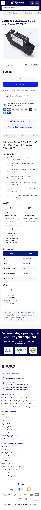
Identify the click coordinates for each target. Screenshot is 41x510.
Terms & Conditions (7, 430)
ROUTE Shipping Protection (10, 436)
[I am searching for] (37, 8)
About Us (4, 447)
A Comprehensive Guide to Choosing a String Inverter (18, 407)
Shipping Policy (6, 424)
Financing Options (7, 427)
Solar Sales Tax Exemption (9, 470)
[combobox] (20, 8)
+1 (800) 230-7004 (12, 373)
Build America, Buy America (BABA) (12, 467)
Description (9, 135)
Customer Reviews (7, 456)
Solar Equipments (15, 13)
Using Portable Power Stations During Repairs (16, 398)
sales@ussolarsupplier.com (15, 378)
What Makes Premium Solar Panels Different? (16, 404)
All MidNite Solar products (20, 121)
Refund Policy (5, 421)
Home (3, 13)
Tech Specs (22, 135)
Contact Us (5, 418)
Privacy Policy (5, 433)
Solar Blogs (5, 450)
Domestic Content (7, 473)
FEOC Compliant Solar (8, 464)
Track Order (5, 439)
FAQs (3, 415)
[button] (3, 3)
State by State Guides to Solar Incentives (14, 453)
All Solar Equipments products (20, 127)
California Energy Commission (10, 476)
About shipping (30, 90)
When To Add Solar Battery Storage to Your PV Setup (18, 401)
